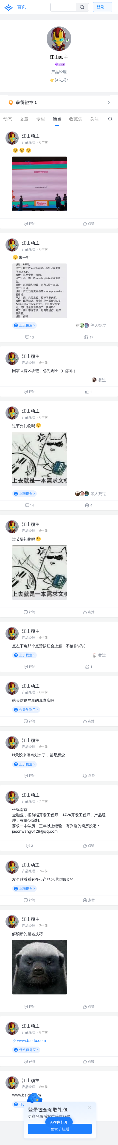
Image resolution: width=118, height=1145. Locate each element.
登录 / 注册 (59, 1128)
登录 (100, 7)
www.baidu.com (31, 1040)
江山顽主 (31, 136)
